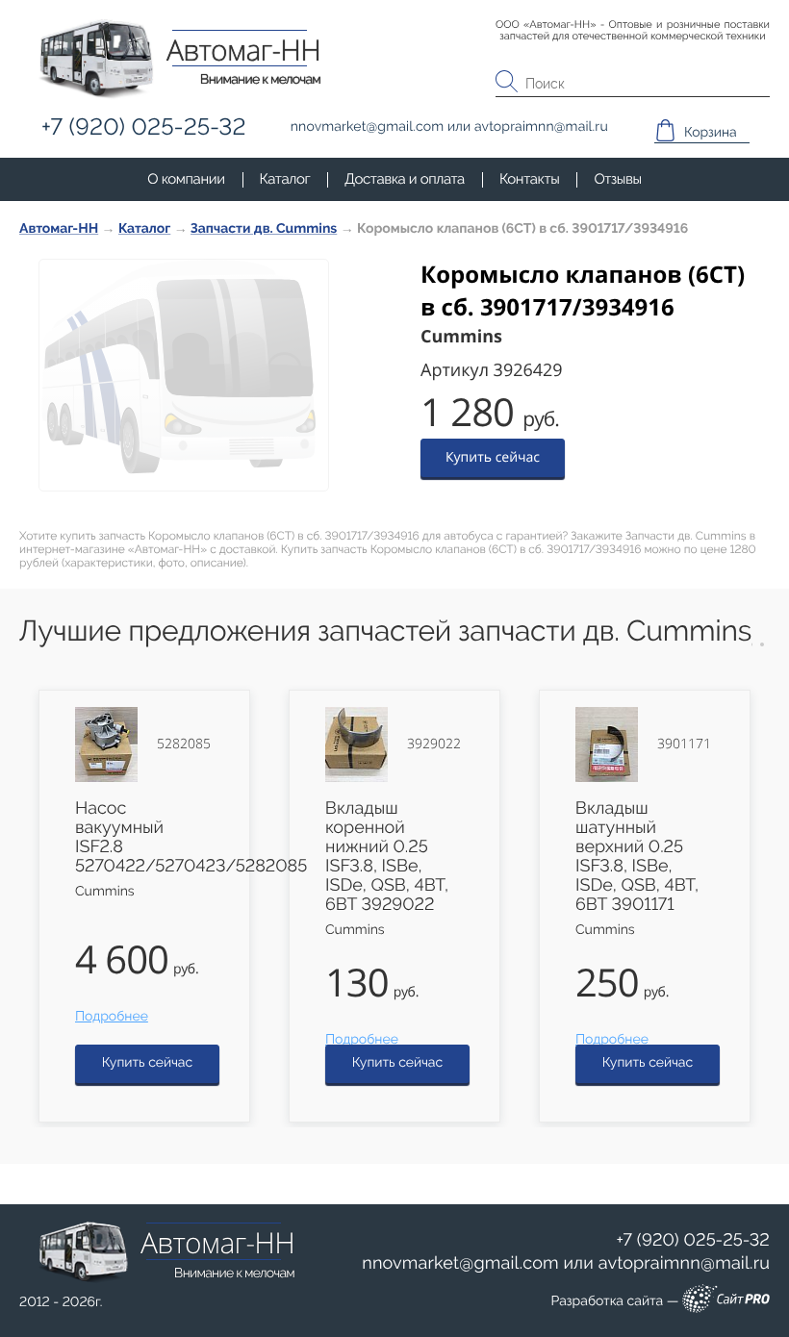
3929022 (434, 744)
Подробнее (111, 1016)
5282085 (184, 744)
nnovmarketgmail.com (460, 1263)
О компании (185, 179)
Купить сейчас (492, 457)
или (566, 1264)
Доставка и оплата (404, 179)
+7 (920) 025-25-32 (693, 1240)
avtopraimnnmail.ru (684, 1263)
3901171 (684, 744)
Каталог (285, 179)
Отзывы (617, 179)
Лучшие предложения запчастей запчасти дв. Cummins (385, 631)
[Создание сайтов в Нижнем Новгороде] (726, 1302)
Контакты (529, 179)
